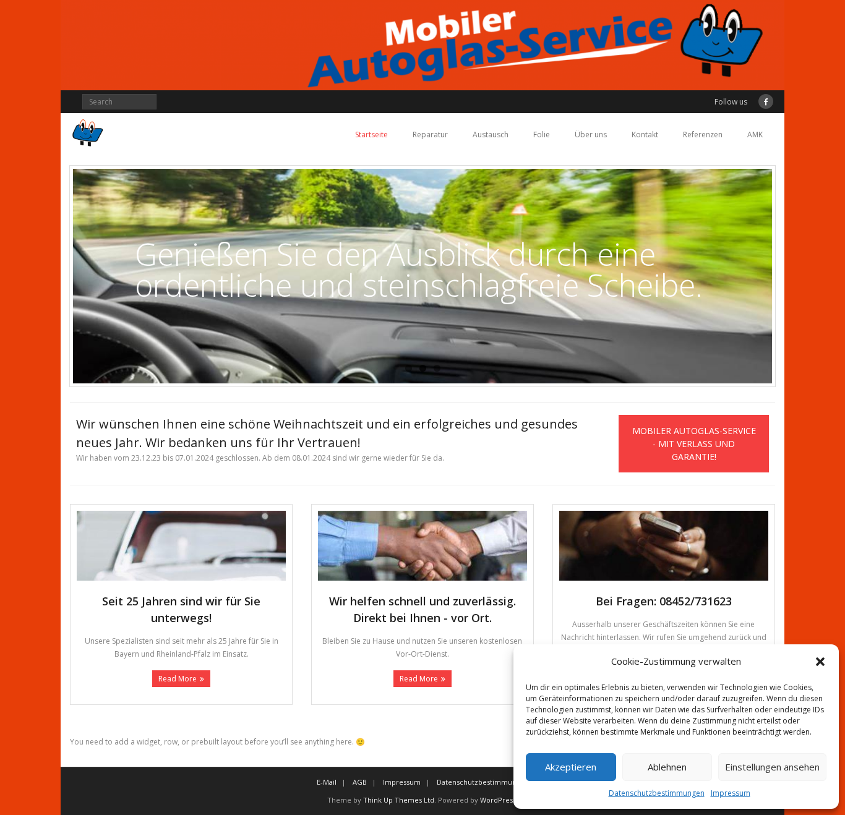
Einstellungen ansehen (772, 767)
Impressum (730, 793)
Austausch (490, 134)
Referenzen (703, 134)
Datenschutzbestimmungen (657, 793)
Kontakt (645, 134)
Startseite (371, 134)
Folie (541, 134)
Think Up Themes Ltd (398, 799)
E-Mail (327, 782)
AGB (360, 782)
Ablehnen (667, 767)
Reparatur (430, 134)
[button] (820, 661)
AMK (755, 134)
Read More (177, 678)
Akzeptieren (570, 767)
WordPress (498, 799)
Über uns (591, 134)
